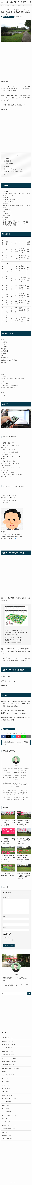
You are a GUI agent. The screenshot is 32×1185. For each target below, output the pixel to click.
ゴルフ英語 (6, 1108)
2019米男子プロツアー (9, 1054)
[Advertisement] (16, 59)
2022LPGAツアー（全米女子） (11, 1068)
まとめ (6, 174)
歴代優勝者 (7, 161)
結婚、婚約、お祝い (8, 1138)
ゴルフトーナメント (8, 1088)
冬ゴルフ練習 (6, 1122)
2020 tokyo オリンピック (9, 1058)
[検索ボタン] (30, 2)
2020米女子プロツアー (9, 1064)
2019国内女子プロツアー (8, 16)
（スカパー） (16, 538)
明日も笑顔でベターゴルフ (16, 2)
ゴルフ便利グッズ (7, 1095)
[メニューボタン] (2, 2)
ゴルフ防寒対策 (7, 1112)
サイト (4, 927)
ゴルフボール (6, 1091)
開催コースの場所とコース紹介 (13, 169)
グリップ (5, 1078)
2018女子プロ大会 (8, 1037)
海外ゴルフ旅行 (7, 1135)
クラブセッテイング (8, 1075)
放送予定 (6, 166)
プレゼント (6, 1118)
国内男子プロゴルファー (9, 1128)
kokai (16, 765)
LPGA (4, 1071)
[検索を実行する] (29, 993)
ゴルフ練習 (6, 1105)
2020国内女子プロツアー (9, 1061)
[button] (3, 736)
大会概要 (6, 158)
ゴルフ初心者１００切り (9, 1098)
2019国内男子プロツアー (9, 1048)
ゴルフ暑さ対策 (7, 1101)
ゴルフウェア (6, 1085)
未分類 (5, 1132)
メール (5, 922)
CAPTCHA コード (7, 937)
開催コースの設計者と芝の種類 (13, 171)
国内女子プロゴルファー (9, 1125)
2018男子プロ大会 (8, 1041)
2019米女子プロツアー (9, 1051)
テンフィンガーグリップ (9, 1115)
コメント (6, 897)
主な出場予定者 (8, 163)
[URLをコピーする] (28, 736)
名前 (5, 916)
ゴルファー (6, 1081)
